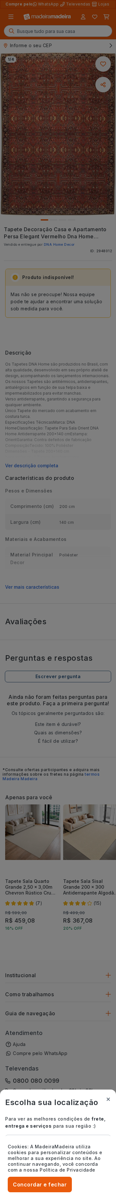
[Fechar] (108, 1099)
